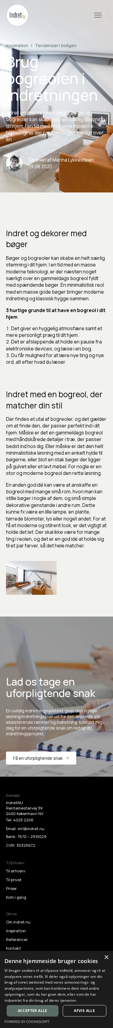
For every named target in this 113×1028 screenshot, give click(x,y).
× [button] (106, 957)
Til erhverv (15, 871)
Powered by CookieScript (27, 1021)
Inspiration (16, 930)
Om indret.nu (18, 922)
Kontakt (13, 948)
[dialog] (56, 989)
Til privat (14, 879)
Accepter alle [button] (32, 1010)
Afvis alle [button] (84, 1010)
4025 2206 (23, 820)
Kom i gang (16, 897)
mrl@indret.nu (31, 828)
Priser (11, 888)
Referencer (17, 939)
